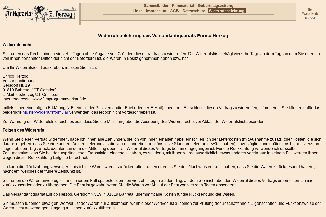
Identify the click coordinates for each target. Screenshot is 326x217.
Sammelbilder (156, 5)
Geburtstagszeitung (215, 5)
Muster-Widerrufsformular (45, 112)
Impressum (156, 11)
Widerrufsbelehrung (226, 11)
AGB (174, 11)
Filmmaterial (183, 5)
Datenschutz (194, 11)
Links (137, 11)
